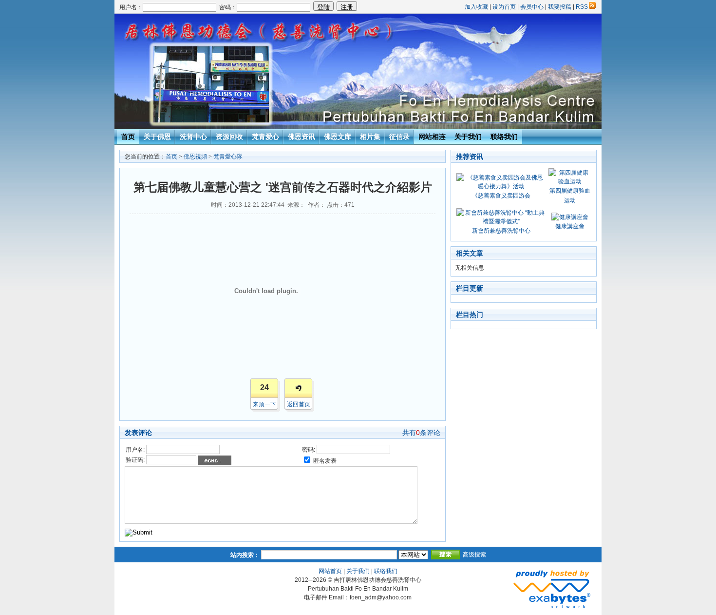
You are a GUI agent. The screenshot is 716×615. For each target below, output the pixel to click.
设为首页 (504, 6)
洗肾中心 (193, 136)
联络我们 (504, 136)
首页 (128, 136)
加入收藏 (476, 6)
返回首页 (298, 404)
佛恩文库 (337, 136)
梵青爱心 (265, 136)
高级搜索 (474, 554)
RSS (582, 6)
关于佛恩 (157, 136)
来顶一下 (264, 404)
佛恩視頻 (195, 156)
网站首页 (330, 571)
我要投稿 (559, 6)
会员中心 (532, 6)
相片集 (370, 136)
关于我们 (468, 136)
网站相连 (432, 136)
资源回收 (229, 136)
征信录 (399, 136)
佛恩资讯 (301, 136)
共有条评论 (421, 432)
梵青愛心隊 (228, 156)
